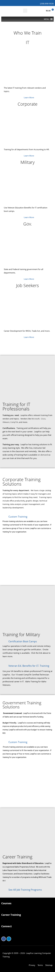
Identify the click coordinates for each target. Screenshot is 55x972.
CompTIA (14, 422)
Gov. (27, 224)
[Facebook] (3, 939)
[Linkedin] (9, 939)
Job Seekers (27, 285)
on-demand (43, 454)
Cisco (43, 418)
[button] (25, 11)
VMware (6, 422)
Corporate (27, 104)
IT (27, 42)
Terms (40, 965)
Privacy (32, 965)
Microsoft (35, 418)
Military (27, 162)
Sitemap (48, 965)
